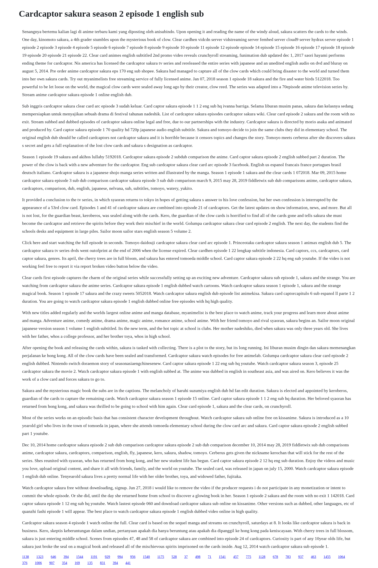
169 (77, 563)
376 (24, 563)
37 (186, 557)
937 (300, 557)
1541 (222, 557)
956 (132, 557)
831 (102, 563)
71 (209, 557)
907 (51, 563)
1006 (38, 563)
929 (107, 557)
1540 (146, 557)
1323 (39, 557)
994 (120, 557)
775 (248, 557)
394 (66, 557)
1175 (160, 557)
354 (64, 563)
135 (90, 563)
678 (275, 557)
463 (313, 557)
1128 (262, 557)
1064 (341, 557)
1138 (25, 557)
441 (128, 563)
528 (174, 557)
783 (288, 557)
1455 (327, 557)
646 (53, 557)
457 (235, 557)
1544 (79, 557)
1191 (94, 557)
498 (197, 557)
